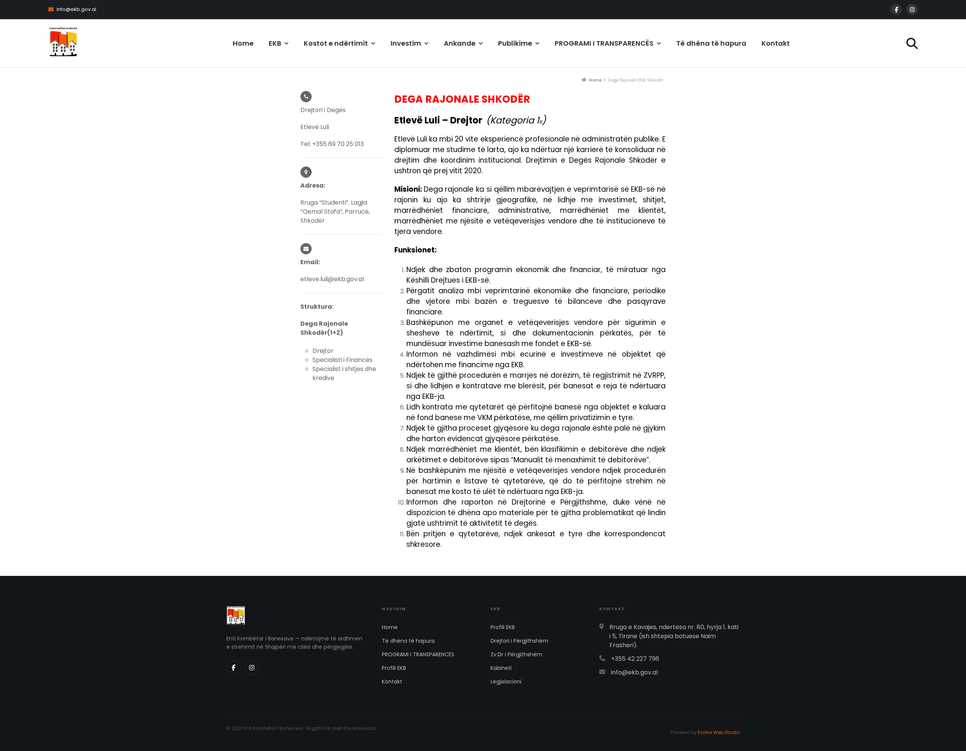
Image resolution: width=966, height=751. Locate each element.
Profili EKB (394, 668)
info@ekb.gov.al (76, 9)
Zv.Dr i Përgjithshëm (516, 654)
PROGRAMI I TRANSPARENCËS (418, 654)
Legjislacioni (506, 681)
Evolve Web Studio (719, 732)
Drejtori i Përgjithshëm (519, 641)
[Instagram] (912, 9)
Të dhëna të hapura (711, 43)
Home (243, 43)
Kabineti (501, 668)
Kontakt (775, 43)
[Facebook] (896, 9)
